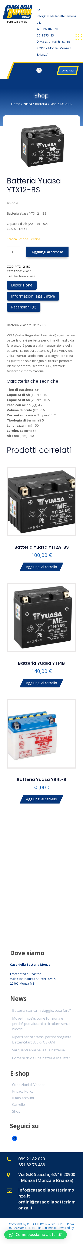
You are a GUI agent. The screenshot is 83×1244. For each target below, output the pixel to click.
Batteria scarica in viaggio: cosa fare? (41, 1010)
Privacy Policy (22, 1091)
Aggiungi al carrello (47, 252)
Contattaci (68, 70)
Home (15, 104)
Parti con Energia (17, 21)
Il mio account (23, 1098)
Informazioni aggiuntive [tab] (33, 296)
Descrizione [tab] (21, 285)
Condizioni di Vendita (29, 1084)
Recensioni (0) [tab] (23, 307)
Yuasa (27, 104)
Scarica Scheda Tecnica (23, 239)
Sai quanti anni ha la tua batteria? (39, 1050)
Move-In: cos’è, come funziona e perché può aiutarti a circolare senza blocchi (41, 1023)
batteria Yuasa (24, 276)
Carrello (18, 1104)
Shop (16, 1111)
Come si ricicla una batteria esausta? (41, 1058)
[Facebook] (39, 70)
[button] (35, 1234)
